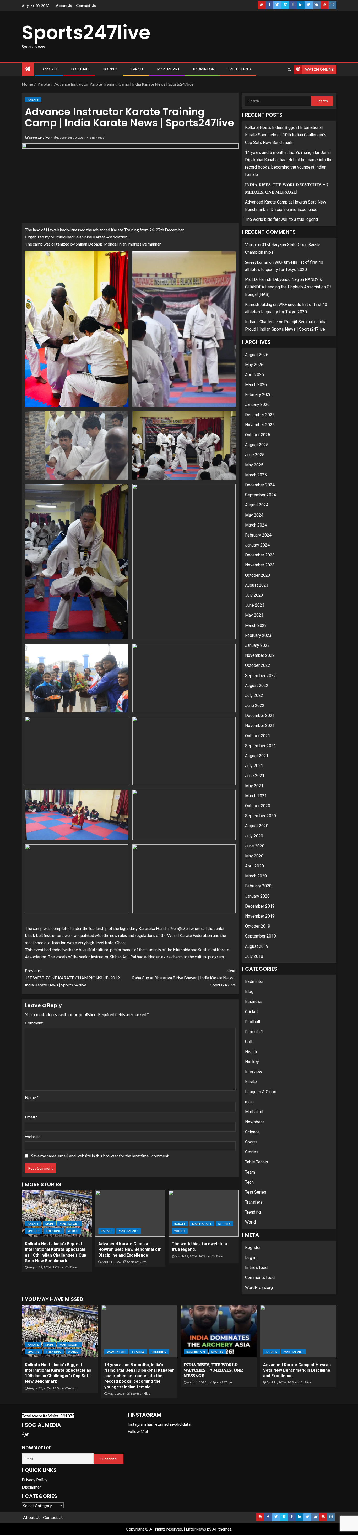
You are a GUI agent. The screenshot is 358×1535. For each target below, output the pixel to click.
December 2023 (260, 555)
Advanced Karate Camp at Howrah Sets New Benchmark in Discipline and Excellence (129, 1249)
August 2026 (256, 354)
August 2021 (256, 755)
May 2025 (254, 464)
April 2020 (254, 865)
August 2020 (256, 825)
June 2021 (254, 775)
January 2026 (257, 404)
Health (251, 1051)
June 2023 (254, 605)
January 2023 (257, 645)
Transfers (254, 1202)
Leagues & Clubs (260, 1091)
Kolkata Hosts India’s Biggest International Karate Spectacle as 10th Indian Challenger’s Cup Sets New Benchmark (285, 135)
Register (253, 1247)
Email (31, 1116)
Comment (34, 1022)
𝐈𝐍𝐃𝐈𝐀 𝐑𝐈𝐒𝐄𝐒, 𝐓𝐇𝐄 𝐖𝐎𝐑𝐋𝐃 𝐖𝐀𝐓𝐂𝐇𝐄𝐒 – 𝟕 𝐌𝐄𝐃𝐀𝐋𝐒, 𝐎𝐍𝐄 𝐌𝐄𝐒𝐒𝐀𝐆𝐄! (213, 1370)
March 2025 (256, 474)
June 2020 (254, 846)
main (49, 1223)
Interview (253, 1071)
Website (32, 1136)
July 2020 (254, 836)
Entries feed (256, 1267)
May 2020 (254, 856)
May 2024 (254, 515)
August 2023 (256, 585)
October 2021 (257, 735)
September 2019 (260, 936)
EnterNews (196, 1528)
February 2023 (258, 635)
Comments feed (260, 1277)
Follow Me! (138, 1431)
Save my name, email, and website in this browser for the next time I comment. (100, 1155)
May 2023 (254, 615)
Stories (224, 1223)
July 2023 (254, 595)
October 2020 (257, 805)
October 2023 (257, 575)
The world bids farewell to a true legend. (282, 219)
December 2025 (260, 414)
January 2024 (257, 545)
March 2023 (256, 625)
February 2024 (258, 535)
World (73, 1230)
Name (32, 1097)
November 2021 (260, 725)
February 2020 (258, 885)
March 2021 (256, 795)
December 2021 (260, 715)
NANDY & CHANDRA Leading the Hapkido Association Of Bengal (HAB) (288, 287)
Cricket (50, 69)
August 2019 (256, 946)
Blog (249, 991)
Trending (53, 1230)
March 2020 (256, 875)
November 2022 (260, 655)
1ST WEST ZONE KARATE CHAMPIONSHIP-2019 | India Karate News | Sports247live (73, 977)
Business (253, 1001)
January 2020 (257, 896)
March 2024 (256, 525)
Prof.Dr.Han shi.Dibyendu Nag (272, 279)
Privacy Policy (34, 1479)
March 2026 (256, 384)
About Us (64, 5)
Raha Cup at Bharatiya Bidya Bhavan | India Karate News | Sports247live (184, 977)
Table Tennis (239, 69)
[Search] (289, 69)
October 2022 (257, 665)
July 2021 (254, 765)
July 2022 (254, 695)
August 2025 (256, 444)
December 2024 (260, 484)
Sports (33, 1230)
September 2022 (260, 675)
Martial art (168, 69)
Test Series (255, 1192)
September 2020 (260, 815)
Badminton (203, 69)
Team (250, 1172)
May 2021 (254, 785)
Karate (137, 69)
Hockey (110, 69)
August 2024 (256, 504)
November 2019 (260, 916)
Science (252, 1132)
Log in (250, 1257)
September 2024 (260, 494)
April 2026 (254, 374)
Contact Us (86, 5)
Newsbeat (254, 1122)
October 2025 (257, 434)
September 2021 (260, 745)
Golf (249, 1041)
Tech (249, 1182)
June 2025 (254, 454)
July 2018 (254, 956)
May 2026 (254, 364)
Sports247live (86, 32)
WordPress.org (259, 1287)
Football (80, 69)
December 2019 (260, 906)
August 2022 (256, 685)
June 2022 (254, 705)
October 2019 (257, 926)
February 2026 (258, 394)
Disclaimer (31, 1486)
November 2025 (260, 424)
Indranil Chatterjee (261, 321)
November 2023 (260, 565)
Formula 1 (254, 1031)
